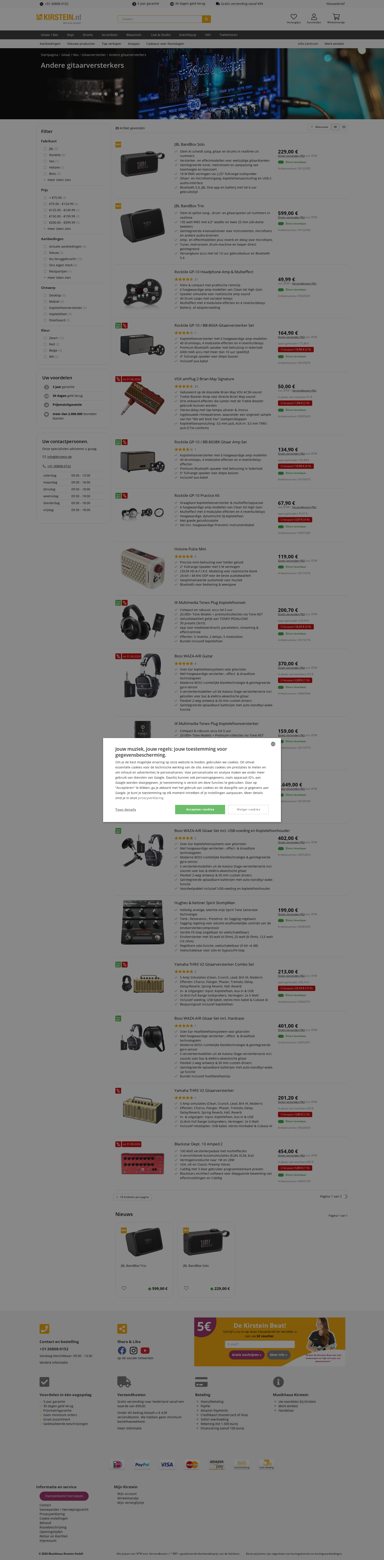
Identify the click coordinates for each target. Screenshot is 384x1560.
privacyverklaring (151, 798)
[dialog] (192, 780)
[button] (125, 810)
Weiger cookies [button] (248, 809)
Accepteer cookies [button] (200, 809)
